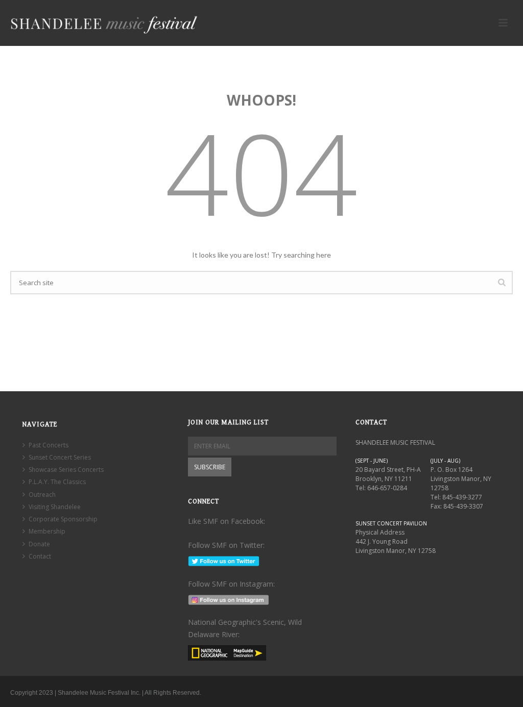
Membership (47, 531)
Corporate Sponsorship (63, 519)
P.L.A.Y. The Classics (57, 481)
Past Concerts (48, 445)
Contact (40, 556)
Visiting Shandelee (55, 506)
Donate (39, 544)
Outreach (42, 494)
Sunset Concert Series (60, 457)
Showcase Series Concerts (66, 469)
